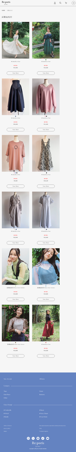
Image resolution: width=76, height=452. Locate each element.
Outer (41, 391)
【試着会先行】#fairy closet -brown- (15, 344)
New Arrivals (8, 379)
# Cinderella (7, 410)
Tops (5, 391)
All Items (42, 379)
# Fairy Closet (43, 413)
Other (5, 398)
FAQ (40, 428)
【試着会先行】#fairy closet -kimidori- (15, 287)
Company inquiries (43, 431)
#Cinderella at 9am (15, 61)
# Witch (6, 413)
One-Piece (7, 394)
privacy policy (7, 428)
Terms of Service (8, 425)
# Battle (6, 417)
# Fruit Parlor (43, 417)
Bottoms (42, 394)
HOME (3, 10)
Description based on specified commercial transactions (52, 425)
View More (16, 73)
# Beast (41, 410)
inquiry (5, 431)
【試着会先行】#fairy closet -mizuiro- (46, 287)
